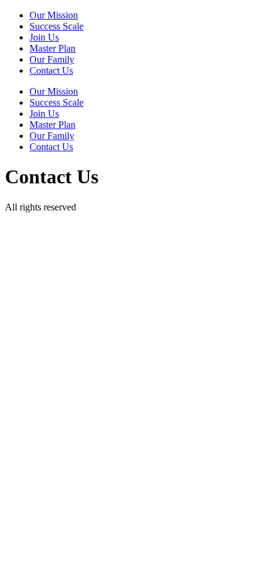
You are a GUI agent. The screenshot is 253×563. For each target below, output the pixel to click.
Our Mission (53, 15)
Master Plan (52, 48)
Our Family (51, 59)
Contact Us (51, 70)
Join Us (44, 37)
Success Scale (56, 26)
